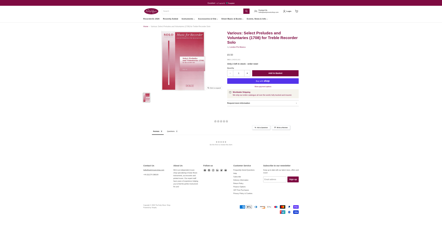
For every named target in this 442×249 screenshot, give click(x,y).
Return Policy (238, 183)
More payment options (263, 86)
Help (235, 173)
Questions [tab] (171, 131)
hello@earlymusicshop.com (153, 170)
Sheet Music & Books (231, 19)
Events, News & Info (257, 19)
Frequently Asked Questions (244, 170)
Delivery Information (240, 180)
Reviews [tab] (156, 131)
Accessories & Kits (207, 19)
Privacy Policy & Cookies (242, 193)
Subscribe (237, 177)
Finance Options (239, 187)
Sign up (293, 179)
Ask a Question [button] (262, 127)
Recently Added (170, 19)
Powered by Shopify (150, 207)
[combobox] (202, 11)
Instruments (188, 19)
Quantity (230, 68)
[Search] (246, 11)
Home (145, 26)
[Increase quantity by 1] (247, 73)
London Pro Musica (238, 47)
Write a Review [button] (282, 127)
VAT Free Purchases (241, 190)
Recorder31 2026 (151, 19)
